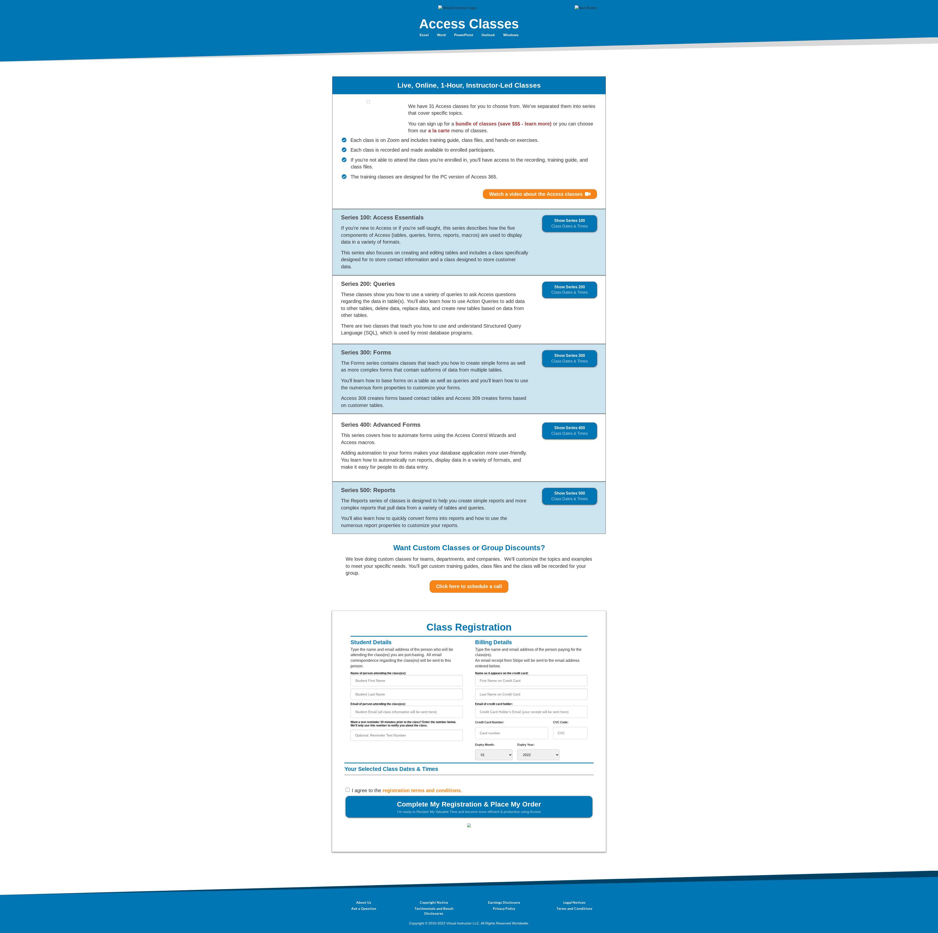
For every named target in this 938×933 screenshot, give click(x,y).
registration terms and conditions (422, 790)
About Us (363, 902)
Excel (424, 35)
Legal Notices (574, 902)
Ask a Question (363, 908)
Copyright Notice (434, 902)
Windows (511, 35)
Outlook (488, 35)
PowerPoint (463, 35)
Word (441, 35)
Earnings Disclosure (504, 902)
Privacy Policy (504, 908)
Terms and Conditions (574, 908)
